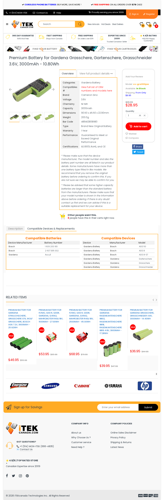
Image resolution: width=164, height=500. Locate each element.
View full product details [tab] (94, 73)
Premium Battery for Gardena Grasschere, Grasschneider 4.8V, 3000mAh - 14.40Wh (142, 314)
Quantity (130, 111)
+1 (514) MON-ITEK (18, 12)
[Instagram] (20, 475)
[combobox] (61, 24)
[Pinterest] (27, 475)
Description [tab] (15, 228)
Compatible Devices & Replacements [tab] (51, 228)
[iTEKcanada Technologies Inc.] (22, 24)
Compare (133, 138)
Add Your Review (134, 76)
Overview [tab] (68, 73)
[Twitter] (13, 475)
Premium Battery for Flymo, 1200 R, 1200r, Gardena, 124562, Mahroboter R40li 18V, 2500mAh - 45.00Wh (81, 315)
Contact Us (42, 12)
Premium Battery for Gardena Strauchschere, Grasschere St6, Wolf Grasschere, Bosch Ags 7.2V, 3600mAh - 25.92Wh (20, 318)
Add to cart (140, 126)
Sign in (135, 14)
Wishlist (132, 133)
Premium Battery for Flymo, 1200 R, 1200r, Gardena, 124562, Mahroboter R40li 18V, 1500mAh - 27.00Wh (51, 315)
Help (58, 12)
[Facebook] (7, 475)
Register (150, 14)
